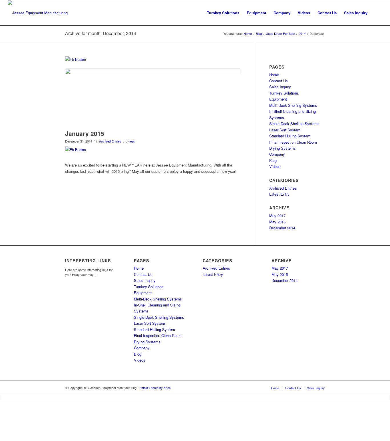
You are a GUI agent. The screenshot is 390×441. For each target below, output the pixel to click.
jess (132, 141)
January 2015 (84, 133)
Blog (273, 160)
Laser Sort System (284, 130)
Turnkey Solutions (284, 93)
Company (277, 154)
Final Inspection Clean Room (293, 142)
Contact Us (278, 80)
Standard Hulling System (289, 136)
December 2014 (282, 227)
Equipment (278, 99)
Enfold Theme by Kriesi (155, 387)
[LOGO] (152, 98)
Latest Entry (279, 194)
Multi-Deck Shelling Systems (293, 105)
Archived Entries (110, 141)
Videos (275, 166)
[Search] (376, 12)
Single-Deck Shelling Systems (294, 123)
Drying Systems (282, 148)
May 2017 (277, 215)
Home (274, 74)
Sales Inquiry (280, 86)
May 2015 (277, 221)
